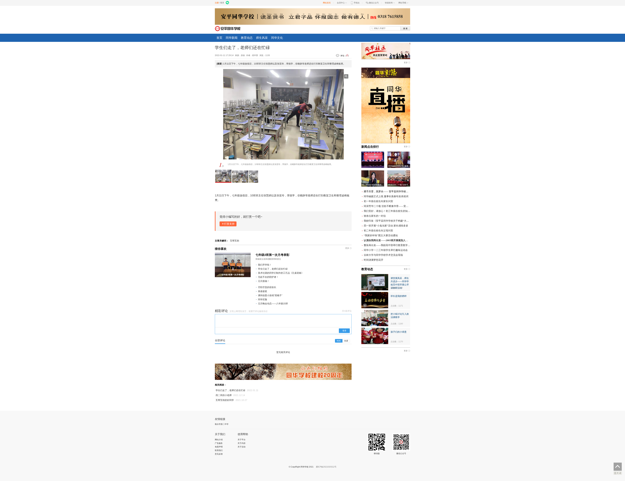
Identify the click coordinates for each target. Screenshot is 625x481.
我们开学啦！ (265, 264)
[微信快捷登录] (227, 3)
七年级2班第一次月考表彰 (272, 254)
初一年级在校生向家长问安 (378, 201)
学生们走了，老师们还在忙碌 (273, 269)
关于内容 (241, 443)
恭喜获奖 (262, 291)
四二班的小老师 (224, 395)
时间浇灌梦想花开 (373, 260)
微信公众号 (374, 3)
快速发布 (389, 3)
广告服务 (219, 443)
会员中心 (341, 3)
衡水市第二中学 (222, 424)
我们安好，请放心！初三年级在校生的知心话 (387, 211)
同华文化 (277, 37)
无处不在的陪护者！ (268, 277)
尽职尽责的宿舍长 (267, 287)
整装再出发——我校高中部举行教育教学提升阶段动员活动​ (387, 245)
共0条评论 (347, 311)
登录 (222, 3)
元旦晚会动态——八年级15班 (273, 303)
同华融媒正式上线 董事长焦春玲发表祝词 (386, 196)
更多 (347, 248)
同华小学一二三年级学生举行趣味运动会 (386, 250)
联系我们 (219, 450)
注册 (217, 3)
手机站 (357, 3)
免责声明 (219, 447)
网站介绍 (219, 440)
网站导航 (402, 3)
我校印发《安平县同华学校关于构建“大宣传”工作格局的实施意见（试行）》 (387, 220)
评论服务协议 (261, 311)
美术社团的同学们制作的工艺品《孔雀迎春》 (281, 273)
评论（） (345, 55)
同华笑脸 (262, 299)
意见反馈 (219, 454)
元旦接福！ (263, 281)
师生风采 (262, 37)
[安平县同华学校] (228, 28)
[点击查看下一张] (307, 114)
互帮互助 (234, 240)
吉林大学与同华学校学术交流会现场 (383, 255)
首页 (219, 37)
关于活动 (241, 447)
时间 (339, 341)
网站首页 (327, 3)
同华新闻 (231, 37)
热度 (346, 341)
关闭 (618, 473)
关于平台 (241, 440)
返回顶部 (618, 467)
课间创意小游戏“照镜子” (270, 295)
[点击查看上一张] (239, 114)
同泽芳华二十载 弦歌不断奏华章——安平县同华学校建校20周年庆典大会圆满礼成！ (387, 206)
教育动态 (247, 37)
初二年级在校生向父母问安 (378, 230)
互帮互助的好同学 (225, 400)
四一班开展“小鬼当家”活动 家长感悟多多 (386, 225)
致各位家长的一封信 (375, 216)
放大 (346, 76)
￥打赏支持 (228, 223)
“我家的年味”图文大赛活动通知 (381, 235)
